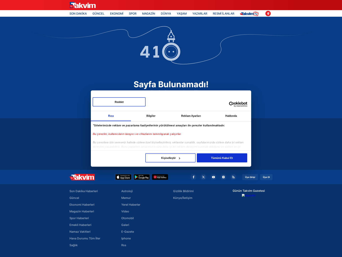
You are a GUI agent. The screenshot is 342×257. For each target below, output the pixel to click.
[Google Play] (142, 177)
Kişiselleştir (168, 157)
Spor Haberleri (79, 218)
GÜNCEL (98, 13)
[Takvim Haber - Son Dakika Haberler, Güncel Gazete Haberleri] (82, 177)
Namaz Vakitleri (79, 231)
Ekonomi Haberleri (81, 204)
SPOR (132, 13)
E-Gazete (127, 231)
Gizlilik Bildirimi (183, 191)
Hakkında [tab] (231, 115)
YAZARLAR (199, 13)
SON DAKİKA (78, 13)
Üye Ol (266, 177)
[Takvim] (82, 5)
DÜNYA (166, 13)
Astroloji (127, 191)
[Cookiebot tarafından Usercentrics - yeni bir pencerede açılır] (231, 104)
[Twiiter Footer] (203, 177)
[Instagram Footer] (223, 177)
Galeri (125, 225)
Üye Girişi (250, 177)
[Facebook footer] (193, 177)
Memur (126, 198)
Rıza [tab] (111, 115)
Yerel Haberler (130, 204)
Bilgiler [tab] (151, 115)
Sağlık (73, 245)
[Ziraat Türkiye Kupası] (268, 13)
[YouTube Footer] (213, 177)
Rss (123, 245)
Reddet (119, 101)
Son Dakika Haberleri (83, 191)
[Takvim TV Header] (250, 13)
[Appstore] (123, 177)
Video (125, 211)
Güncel (74, 198)
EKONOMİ (116, 13)
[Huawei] (160, 177)
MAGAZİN (148, 13)
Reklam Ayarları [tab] (191, 115)
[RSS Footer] (233, 177)
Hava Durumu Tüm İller (84, 238)
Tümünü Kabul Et (222, 157)
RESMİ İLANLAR (223, 13)
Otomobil (127, 218)
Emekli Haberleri (80, 225)
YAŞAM (182, 13)
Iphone (126, 238)
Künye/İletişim (182, 198)
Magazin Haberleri (81, 211)
